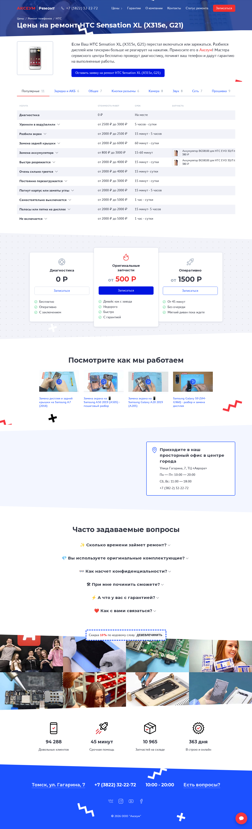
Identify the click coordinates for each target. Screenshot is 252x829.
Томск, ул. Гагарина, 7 (58, 785)
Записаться (224, 8)
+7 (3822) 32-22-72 (82, 8)
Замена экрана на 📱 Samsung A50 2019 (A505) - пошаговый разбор (102, 402)
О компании (154, 8)
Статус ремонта (197, 8)
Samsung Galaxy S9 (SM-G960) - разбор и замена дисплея (189, 402)
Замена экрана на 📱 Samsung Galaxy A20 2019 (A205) (145, 402)
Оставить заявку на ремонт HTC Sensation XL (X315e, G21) (118, 73)
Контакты (174, 8)
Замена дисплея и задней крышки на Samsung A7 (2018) (56, 402)
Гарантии (134, 8)
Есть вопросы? (201, 785)
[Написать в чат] (241, 818)
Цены (115, 8)
